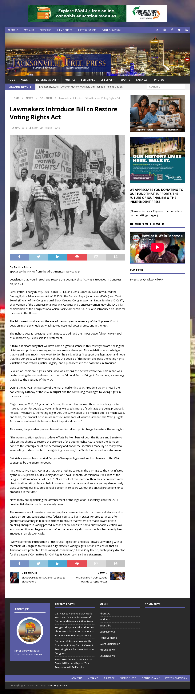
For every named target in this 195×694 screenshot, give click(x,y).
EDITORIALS (88, 79)
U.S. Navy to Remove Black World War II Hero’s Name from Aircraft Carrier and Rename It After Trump (74, 617)
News (24, 79)
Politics (70, 79)
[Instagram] (164, 30)
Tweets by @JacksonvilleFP (146, 279)
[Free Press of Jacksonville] (97, 74)
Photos (159, 79)
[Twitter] (179, 30)
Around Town (107, 649)
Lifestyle (107, 79)
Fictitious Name (87, 30)
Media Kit (29, 30)
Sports (125, 79)
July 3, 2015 (21, 127)
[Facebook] (172, 30)
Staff (35, 127)
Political (48, 127)
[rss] (186, 30)
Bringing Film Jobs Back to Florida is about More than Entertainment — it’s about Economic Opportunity (74, 631)
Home (11, 79)
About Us (13, 30)
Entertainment (46, 79)
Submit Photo (65, 30)
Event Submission (111, 30)
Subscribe (45, 30)
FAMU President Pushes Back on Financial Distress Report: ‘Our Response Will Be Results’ (73, 663)
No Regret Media (59, 685)
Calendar (142, 79)
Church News (107, 655)
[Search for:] (166, 86)
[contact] (157, 30)
